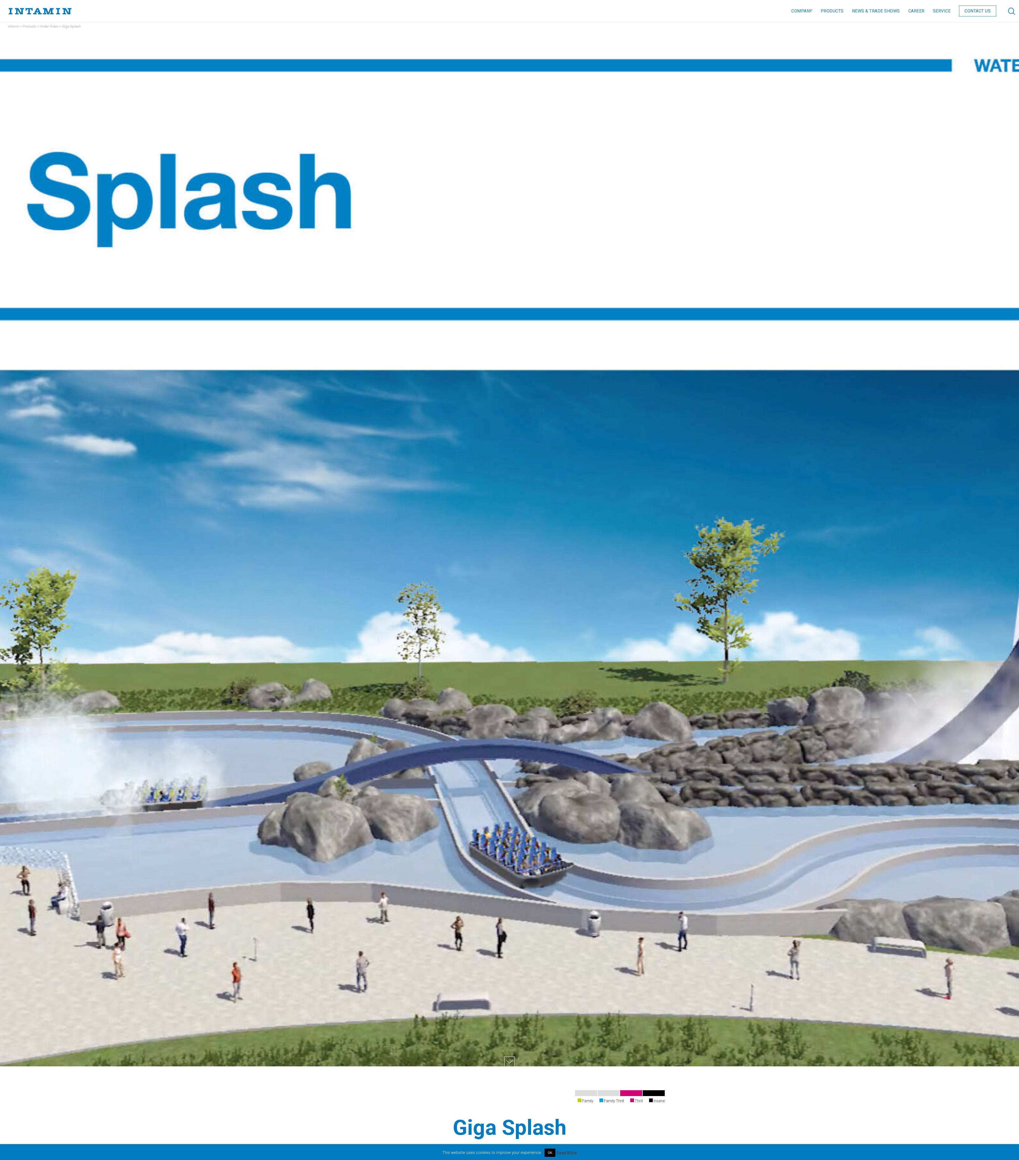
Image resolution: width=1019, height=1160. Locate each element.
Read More (566, 1152)
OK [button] (550, 1153)
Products (29, 26)
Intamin (13, 26)
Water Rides (49, 26)
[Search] (1006, 11)
